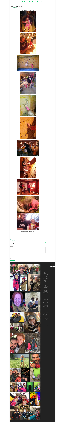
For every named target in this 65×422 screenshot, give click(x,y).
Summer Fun (45, 315)
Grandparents (46, 289)
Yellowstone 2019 (45, 325)
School (44, 313)
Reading (45, 312)
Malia (47, 297)
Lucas (45, 296)
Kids (43, 294)
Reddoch (47, 312)
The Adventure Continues (32, 1)
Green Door (45, 290)
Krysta (13, 239)
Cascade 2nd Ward (45, 269)
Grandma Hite (45, 287)
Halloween (45, 291)
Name (11, 254)
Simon (46, 314)
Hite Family (45, 292)
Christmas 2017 (45, 273)
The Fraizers (45, 318)
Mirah (47, 300)
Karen (47, 292)
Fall (46, 278)
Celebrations (45, 270)
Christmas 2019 (46, 274)
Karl (44, 293)
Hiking (47, 291)
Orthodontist (46, 307)
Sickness (44, 314)
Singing (47, 314)
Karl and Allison (46, 293)
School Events (47, 313)
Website (11, 258)
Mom (47, 301)
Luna (45, 297)
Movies (47, 302)
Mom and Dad (45, 302)
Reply (45, 242)
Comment (11, 246)
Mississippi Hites (45, 301)
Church (45, 275)
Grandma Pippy (46, 288)
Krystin (46, 294)
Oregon (44, 306)
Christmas (45, 272)
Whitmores (44, 324)
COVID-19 (45, 276)
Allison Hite (16, 7)
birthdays (45, 268)
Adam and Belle (45, 266)
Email (11, 256)
